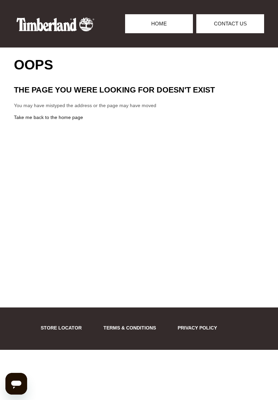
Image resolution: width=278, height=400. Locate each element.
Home (159, 23)
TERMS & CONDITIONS (129, 328)
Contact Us (230, 23)
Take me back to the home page (48, 117)
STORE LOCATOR (61, 328)
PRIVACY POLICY (197, 328)
